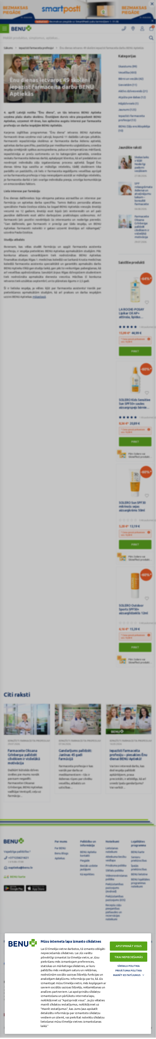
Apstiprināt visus (129, 946)
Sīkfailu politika (128, 966)
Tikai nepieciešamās (128, 957)
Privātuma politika (128, 970)
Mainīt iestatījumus (127, 975)
